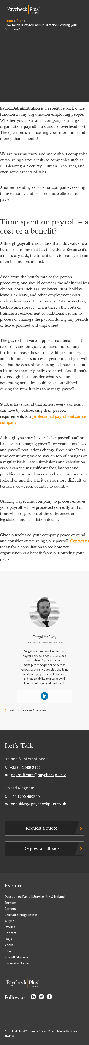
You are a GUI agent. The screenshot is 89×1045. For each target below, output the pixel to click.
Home (9, 20)
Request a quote (41, 828)
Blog (20, 20)
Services (10, 902)
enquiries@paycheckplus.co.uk (38, 804)
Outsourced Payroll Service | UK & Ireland (35, 896)
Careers (10, 908)
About (9, 945)
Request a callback (41, 848)
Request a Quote (17, 963)
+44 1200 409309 (24, 796)
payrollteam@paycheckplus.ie (38, 774)
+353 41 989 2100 (25, 767)
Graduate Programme (21, 914)
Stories (10, 927)
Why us (10, 921)
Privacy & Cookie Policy (42, 1030)
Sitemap (9, 1035)
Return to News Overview (27, 710)
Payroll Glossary (17, 957)
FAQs (8, 939)
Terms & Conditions (67, 1030)
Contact (11, 933)
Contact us (79, 541)
